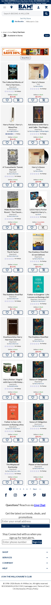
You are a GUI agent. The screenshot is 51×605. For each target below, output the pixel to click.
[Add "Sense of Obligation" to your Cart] (43, 398)
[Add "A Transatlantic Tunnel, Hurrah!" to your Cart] (18, 185)
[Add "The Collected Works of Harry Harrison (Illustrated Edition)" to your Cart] (18, 100)
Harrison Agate (34, 131)
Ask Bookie (19, 21)
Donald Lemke (13, 386)
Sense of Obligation (38, 379)
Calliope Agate (44, 131)
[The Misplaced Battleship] (13, 454)
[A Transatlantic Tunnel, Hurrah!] (13, 157)
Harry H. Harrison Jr (39, 301)
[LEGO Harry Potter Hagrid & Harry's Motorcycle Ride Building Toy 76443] (38, 199)
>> (40, 489)
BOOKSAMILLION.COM (12, 586)
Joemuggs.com (30, 586)
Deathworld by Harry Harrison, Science (12, 338)
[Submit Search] (46, 13)
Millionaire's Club (32, 22)
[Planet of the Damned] (38, 454)
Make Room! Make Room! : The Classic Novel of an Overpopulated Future (13, 211)
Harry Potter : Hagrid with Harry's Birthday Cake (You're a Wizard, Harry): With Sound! (13, 380)
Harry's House (38, 82)
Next (35, 489)
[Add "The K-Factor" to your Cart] (18, 270)
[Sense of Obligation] (38, 369)
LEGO (39, 214)
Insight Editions (14, 131)
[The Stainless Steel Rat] (13, 284)
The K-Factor (13, 252)
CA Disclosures (19, 589)
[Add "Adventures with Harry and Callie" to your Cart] (43, 143)
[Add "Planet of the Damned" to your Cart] (43, 483)
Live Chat (39, 505)
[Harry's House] (38, 72)
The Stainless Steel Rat (13, 294)
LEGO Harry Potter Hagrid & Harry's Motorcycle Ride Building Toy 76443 (38, 211)
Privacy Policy (32, 589)
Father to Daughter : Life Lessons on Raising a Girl (38, 295)
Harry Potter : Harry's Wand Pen (12, 125)
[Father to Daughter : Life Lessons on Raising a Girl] (38, 284)
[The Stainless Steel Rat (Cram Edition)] (38, 242)
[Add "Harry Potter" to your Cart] (18, 143)
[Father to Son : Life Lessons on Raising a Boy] (13, 412)
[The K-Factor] (13, 242)
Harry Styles (39, 86)
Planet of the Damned (38, 464)
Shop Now (26, 58)
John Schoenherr (14, 472)
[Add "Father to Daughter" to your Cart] (43, 313)
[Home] (25, 7)
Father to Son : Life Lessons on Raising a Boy (13, 423)
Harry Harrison (13, 89)
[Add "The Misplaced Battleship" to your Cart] (18, 483)
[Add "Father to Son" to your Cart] (18, 440)
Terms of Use (43, 586)
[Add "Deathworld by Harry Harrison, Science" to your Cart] (18, 355)
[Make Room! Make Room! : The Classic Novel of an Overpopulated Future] (13, 199)
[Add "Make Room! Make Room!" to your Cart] (18, 228)
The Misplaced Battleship (12, 465)
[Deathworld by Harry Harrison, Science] (13, 327)
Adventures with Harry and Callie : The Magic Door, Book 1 (38, 126)
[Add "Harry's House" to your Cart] (43, 100)
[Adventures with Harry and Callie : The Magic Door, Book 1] (38, 114)
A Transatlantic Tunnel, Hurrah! (13, 168)
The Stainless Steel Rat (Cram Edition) (38, 253)
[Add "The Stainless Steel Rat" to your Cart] (18, 313)
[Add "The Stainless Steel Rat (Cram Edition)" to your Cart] (43, 270)
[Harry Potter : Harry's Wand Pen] (12, 114)
